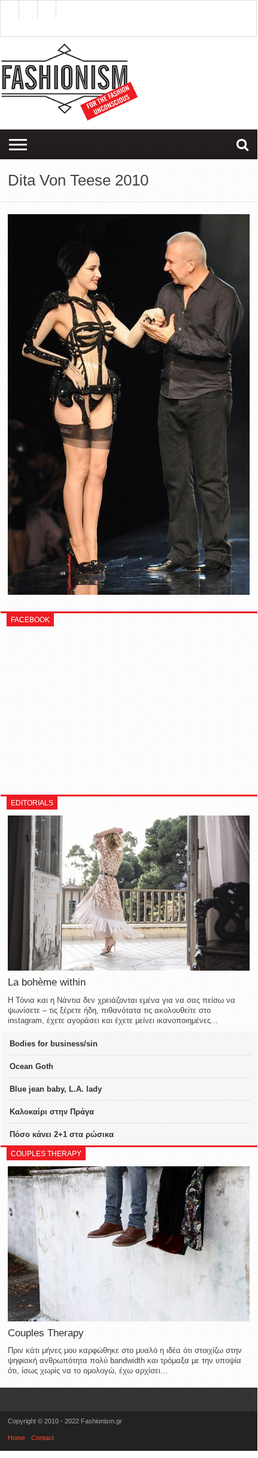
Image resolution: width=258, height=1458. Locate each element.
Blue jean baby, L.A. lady (56, 1089)
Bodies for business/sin (54, 1043)
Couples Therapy (46, 1333)
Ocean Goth (31, 1066)
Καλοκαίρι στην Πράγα (52, 1111)
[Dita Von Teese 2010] (128, 592)
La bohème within (47, 982)
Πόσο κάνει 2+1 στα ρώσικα (62, 1134)
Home (16, 1437)
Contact (42, 1437)
